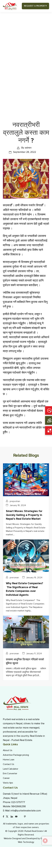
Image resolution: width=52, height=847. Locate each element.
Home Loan (8, 759)
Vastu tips (8, 782)
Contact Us (8, 764)
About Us (7, 750)
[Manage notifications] (45, 840)
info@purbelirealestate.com (26, 810)
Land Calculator (10, 768)
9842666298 (18, 806)
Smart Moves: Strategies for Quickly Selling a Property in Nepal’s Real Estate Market (24, 515)
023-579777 (18, 802)
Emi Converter (10, 773)
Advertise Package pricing (16, 755)
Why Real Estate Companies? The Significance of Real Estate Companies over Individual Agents (24, 589)
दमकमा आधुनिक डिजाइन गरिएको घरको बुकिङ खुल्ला (25, 661)
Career (6, 778)
